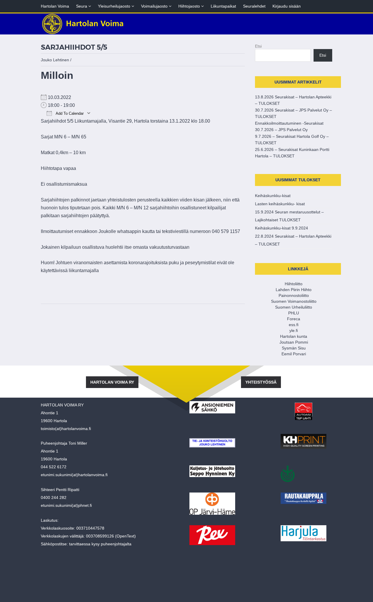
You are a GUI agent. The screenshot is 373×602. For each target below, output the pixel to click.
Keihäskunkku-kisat (273, 195)
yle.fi (293, 330)
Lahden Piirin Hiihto (294, 289)
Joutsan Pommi (293, 342)
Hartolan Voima (55, 6)
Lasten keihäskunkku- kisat (280, 203)
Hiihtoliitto (293, 283)
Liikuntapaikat (223, 6)
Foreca (293, 318)
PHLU (293, 313)
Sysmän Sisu (294, 348)
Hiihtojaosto (191, 6)
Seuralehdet (254, 6)
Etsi (258, 46)
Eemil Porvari (293, 354)
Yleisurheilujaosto (116, 6)
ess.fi (293, 324)
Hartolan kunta (293, 336)
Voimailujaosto (156, 6)
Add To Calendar (69, 113)
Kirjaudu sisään (286, 6)
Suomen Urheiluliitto (293, 307)
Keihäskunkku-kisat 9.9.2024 (281, 228)
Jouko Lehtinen (55, 60)
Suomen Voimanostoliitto (293, 301)
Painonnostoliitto (294, 295)
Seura (83, 6)
